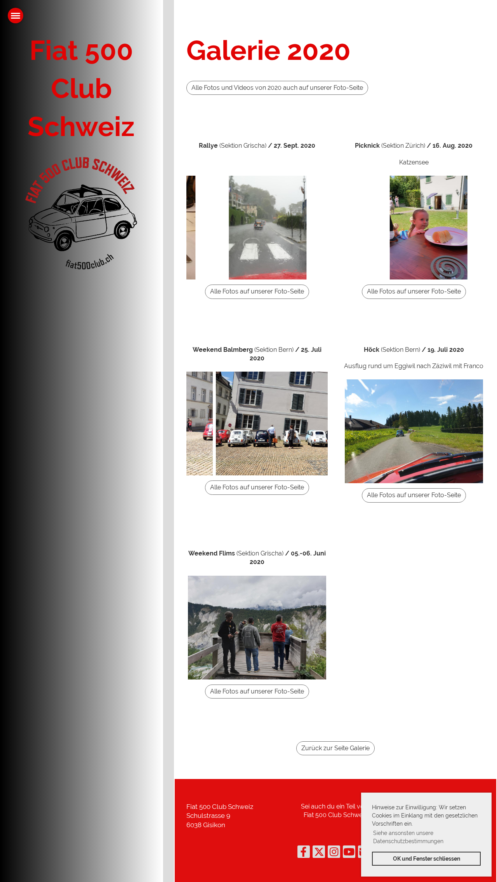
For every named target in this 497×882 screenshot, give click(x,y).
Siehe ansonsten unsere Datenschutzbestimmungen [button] (408, 837)
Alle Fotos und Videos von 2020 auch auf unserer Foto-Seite (277, 87)
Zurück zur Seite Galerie (335, 748)
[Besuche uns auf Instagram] (334, 853)
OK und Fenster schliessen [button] (426, 858)
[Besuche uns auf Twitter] (319, 853)
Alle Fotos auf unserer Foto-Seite (257, 291)
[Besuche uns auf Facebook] (303, 853)
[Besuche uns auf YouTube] (349, 853)
